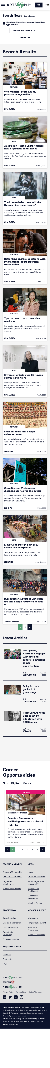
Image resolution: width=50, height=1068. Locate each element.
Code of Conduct (35, 992)
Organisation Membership (8, 882)
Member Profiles (35, 903)
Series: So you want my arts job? (36, 882)
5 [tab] (32, 849)
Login (47, 5)
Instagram (21, 997)
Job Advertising (9, 918)
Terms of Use (21, 992)
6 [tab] (37, 849)
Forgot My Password (37, 923)
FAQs (5, 963)
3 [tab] (22, 849)
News (30, 872)
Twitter (10, 997)
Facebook (4, 997)
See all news (29, 16)
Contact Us (7, 959)
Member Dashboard (36, 934)
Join (38, 5)
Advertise (25, 37)
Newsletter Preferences (33, 928)
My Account (33, 918)
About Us (7, 954)
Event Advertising (10, 927)
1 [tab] (12, 849)
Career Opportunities (19, 772)
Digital (15, 783)
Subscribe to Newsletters (33, 897)
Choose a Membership (12, 872)
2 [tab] (17, 849)
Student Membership (12, 888)
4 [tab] (27, 849)
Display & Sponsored (12, 923)
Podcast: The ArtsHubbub (33, 889)
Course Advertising (11, 939)
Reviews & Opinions (36, 876)
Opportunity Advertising (8, 933)
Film (5, 783)
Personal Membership (12, 876)
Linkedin (16, 997)
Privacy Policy (8, 992)
